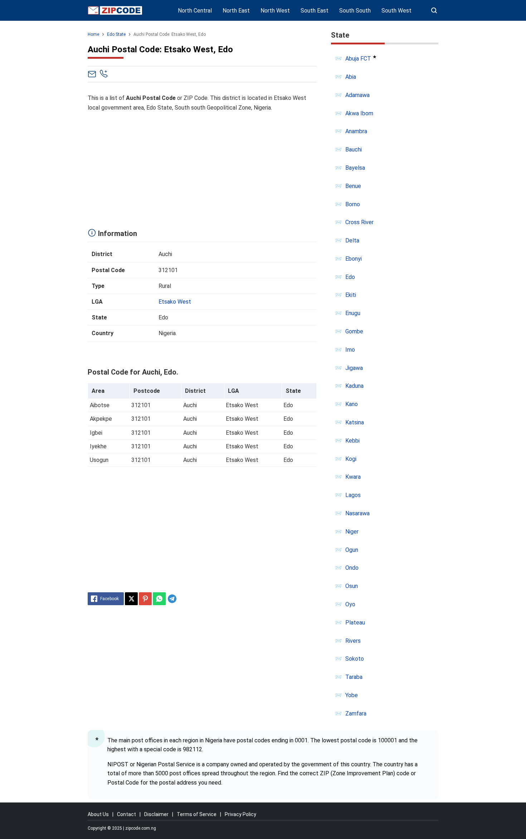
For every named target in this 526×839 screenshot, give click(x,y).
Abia (350, 76)
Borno (352, 204)
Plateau (355, 622)
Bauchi (353, 149)
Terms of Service (196, 814)
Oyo (350, 604)
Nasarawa (357, 513)
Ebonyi (353, 258)
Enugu (352, 313)
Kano (351, 404)
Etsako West (175, 301)
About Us (98, 814)
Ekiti (350, 294)
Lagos (353, 495)
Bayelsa (355, 167)
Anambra (356, 131)
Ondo (352, 567)
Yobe (351, 695)
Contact (126, 814)
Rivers (353, 640)
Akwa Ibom (359, 113)
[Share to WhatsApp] (159, 598)
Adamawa (357, 95)
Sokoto (354, 658)
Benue (353, 186)
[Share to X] (131, 598)
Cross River (359, 222)
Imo (350, 349)
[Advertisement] (202, 168)
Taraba (353, 677)
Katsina (354, 422)
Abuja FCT (358, 58)
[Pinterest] (145, 598)
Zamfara (355, 713)
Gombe (354, 331)
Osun (351, 586)
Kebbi (352, 440)
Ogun (351, 549)
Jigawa (354, 368)
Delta (352, 240)
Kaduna (354, 385)
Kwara (353, 476)
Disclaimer (156, 814)
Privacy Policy (240, 814)
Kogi (350, 458)
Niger (352, 531)
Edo (350, 277)
